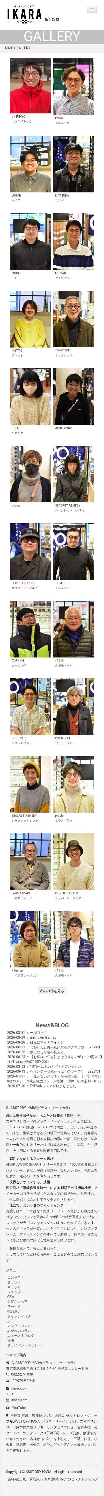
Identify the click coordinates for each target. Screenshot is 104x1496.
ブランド (14, 1282)
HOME (8, 48)
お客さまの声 (17, 1302)
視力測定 (14, 1311)
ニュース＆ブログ (20, 1336)
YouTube (19, 1408)
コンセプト (15, 1277)
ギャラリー (15, 1287)
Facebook (18, 1388)
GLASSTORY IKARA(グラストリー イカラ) (43, 1363)
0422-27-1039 (22, 1374)
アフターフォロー (20, 1326)
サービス (14, 1306)
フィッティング (19, 1316)
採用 (10, 1340)
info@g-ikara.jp (23, 1380)
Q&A (10, 1297)
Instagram (19, 1400)
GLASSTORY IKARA (25, 15)
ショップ (14, 1292)
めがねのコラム (19, 1331)
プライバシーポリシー (24, 1345)
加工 (10, 1321)
